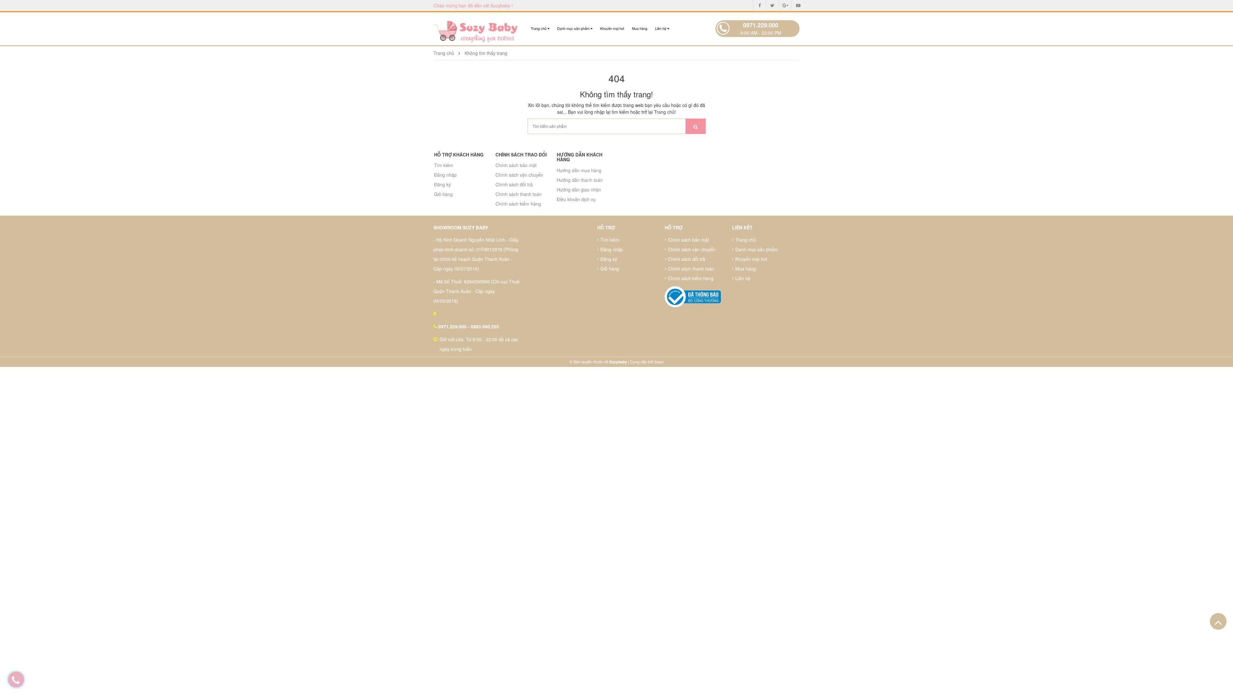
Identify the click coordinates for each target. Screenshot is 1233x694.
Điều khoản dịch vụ (576, 199)
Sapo (659, 361)
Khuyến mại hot (612, 28)
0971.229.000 (760, 25)
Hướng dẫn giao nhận (579, 189)
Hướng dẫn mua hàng (579, 170)
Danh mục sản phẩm (573, 28)
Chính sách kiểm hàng (518, 203)
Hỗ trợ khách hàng (459, 154)
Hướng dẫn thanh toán (580, 180)
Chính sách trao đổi (521, 154)
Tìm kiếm (443, 165)
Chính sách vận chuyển (519, 175)
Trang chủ (539, 28)
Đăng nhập (445, 175)
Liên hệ (661, 28)
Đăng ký (442, 184)
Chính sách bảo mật (516, 165)
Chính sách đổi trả (514, 184)
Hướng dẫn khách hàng (579, 157)
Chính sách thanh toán (518, 194)
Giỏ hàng (443, 194)
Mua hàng (639, 28)
